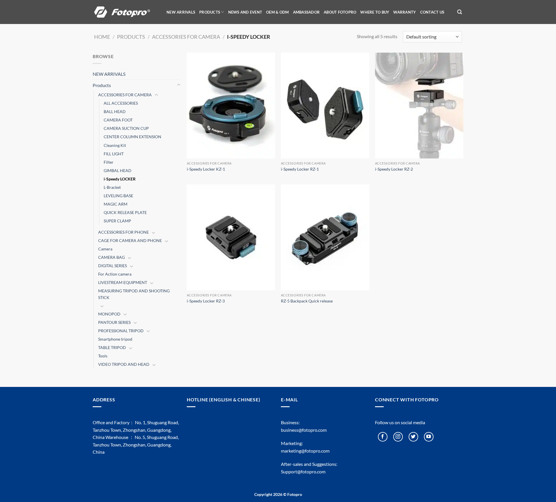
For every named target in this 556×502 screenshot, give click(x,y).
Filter (109, 162)
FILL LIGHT (114, 153)
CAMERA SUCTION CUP (126, 128)
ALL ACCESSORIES (121, 103)
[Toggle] (178, 85)
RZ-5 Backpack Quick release (307, 300)
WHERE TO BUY (374, 12)
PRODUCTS (209, 12)
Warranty (404, 12)
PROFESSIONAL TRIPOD (121, 330)
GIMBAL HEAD (117, 170)
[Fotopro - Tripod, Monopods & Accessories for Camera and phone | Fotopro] (126, 12)
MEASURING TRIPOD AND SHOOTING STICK (134, 294)
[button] (459, 12)
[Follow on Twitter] (413, 437)
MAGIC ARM (115, 204)
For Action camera (114, 274)
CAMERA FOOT (118, 119)
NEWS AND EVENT (245, 12)
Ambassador (306, 12)
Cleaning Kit (115, 145)
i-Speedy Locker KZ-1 (206, 169)
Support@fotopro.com (303, 471)
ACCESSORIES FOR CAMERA (186, 37)
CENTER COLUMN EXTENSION (132, 136)
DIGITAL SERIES (112, 265)
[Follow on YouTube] (429, 437)
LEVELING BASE (118, 195)
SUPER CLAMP (117, 220)
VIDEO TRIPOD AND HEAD (123, 364)
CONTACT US (432, 12)
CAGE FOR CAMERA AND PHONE (130, 240)
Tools (102, 355)
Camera (105, 248)
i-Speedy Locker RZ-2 (394, 169)
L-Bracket (112, 187)
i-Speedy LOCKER (120, 178)
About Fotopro (340, 12)
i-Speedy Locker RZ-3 (206, 300)
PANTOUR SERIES (114, 322)
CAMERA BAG (111, 257)
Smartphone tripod (115, 339)
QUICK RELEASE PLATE (125, 212)
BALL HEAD (115, 111)
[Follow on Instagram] (398, 437)
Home (102, 37)
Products (131, 37)
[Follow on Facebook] (382, 437)
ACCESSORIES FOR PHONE (123, 232)
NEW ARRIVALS (181, 12)
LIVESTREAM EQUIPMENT (122, 282)
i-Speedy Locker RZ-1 (300, 169)
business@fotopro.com (304, 430)
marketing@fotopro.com (305, 450)
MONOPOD (109, 313)
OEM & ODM (277, 12)
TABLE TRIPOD (112, 347)
